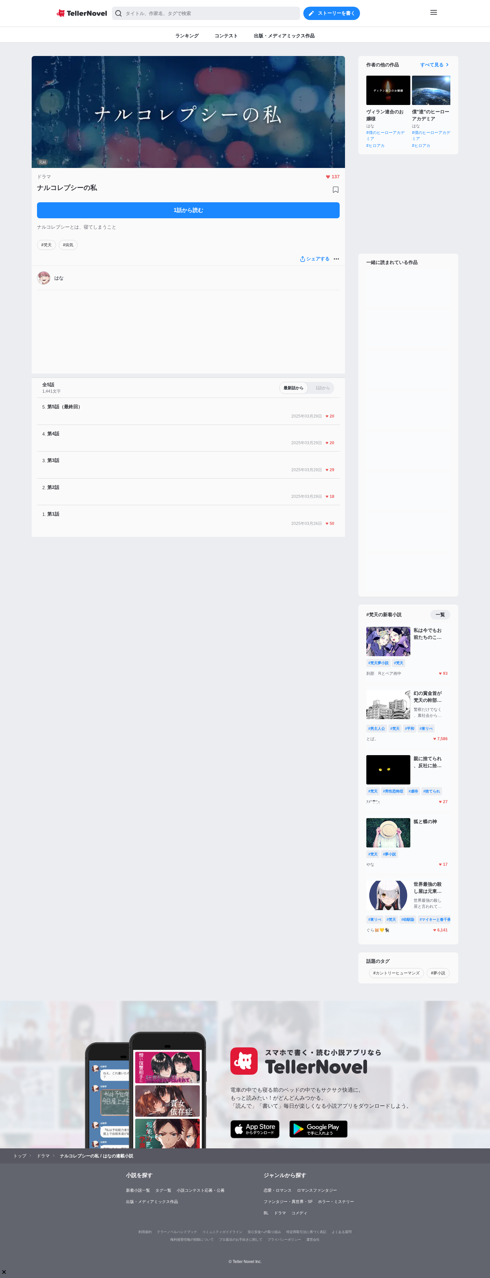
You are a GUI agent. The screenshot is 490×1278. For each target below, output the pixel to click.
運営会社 (313, 1239)
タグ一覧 (163, 1190)
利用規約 (145, 1232)
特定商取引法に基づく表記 (306, 1232)
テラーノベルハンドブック (177, 1232)
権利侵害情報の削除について (192, 1239)
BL (266, 1213)
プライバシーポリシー (284, 1239)
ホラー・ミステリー (336, 1201)
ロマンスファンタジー (317, 1190)
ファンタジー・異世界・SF (288, 1201)
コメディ (299, 1213)
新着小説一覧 (138, 1190)
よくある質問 (342, 1232)
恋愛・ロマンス (278, 1190)
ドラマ (280, 1213)
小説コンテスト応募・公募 (201, 1190)
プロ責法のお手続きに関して (240, 1239)
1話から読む (188, 210)
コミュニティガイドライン (222, 1232)
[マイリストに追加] (335, 189)
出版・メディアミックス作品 (152, 1201)
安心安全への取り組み (264, 1232)
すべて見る (432, 64)
